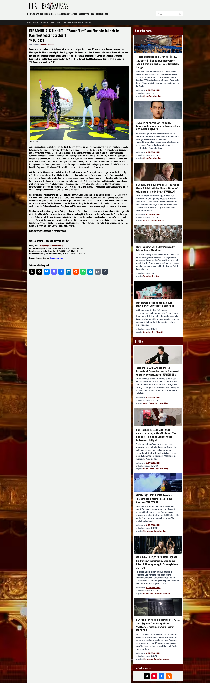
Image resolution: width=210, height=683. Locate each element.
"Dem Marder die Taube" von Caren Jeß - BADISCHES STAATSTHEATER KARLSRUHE (156, 304)
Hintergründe (50, 13)
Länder (157, 403)
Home (29, 22)
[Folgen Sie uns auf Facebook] (161, 676)
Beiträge (31, 13)
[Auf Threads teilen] (39, 272)
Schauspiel (59, 245)
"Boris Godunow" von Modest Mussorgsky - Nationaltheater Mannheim (156, 248)
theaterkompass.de (56, 258)
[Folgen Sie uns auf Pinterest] (154, 676)
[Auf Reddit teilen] (76, 272)
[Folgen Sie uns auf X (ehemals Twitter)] (147, 676)
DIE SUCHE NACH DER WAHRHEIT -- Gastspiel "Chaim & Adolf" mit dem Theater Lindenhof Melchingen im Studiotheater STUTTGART (157, 188)
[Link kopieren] (105, 272)
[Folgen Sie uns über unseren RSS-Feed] (169, 676)
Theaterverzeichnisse (99, 13)
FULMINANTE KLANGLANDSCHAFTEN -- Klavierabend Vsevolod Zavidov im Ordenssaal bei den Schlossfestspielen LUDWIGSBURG (157, 371)
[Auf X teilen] (32, 272)
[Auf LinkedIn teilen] (68, 272)
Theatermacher (63, 13)
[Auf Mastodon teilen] (54, 272)
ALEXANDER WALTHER (46, 44)
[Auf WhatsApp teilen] (83, 272)
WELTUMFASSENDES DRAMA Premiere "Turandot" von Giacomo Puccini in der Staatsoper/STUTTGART (154, 498)
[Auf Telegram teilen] (90, 272)
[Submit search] (180, 13)
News (153, 276)
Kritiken (39, 13)
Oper (159, 96)
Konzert (145, 403)
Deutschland (50, 245)
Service (73, 13)
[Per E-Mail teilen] (98, 272)
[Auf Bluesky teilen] (47, 272)
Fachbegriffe (83, 13)
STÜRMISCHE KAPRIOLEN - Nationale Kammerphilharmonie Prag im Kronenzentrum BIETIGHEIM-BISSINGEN (158, 126)
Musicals (166, 659)
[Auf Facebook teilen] (61, 272)
